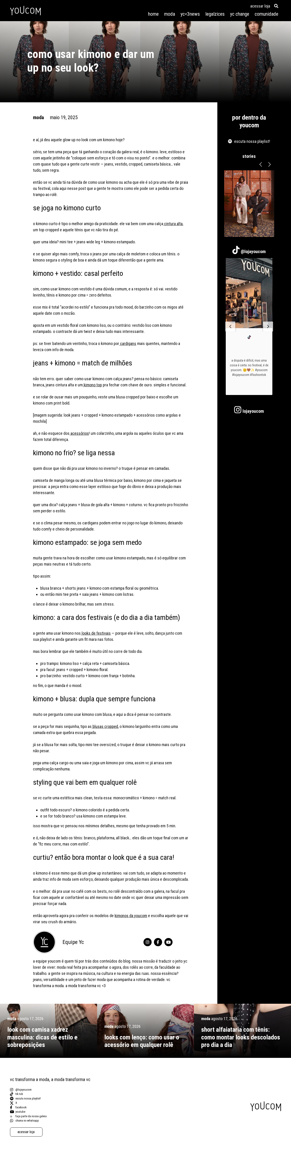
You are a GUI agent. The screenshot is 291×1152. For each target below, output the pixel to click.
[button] (230, 327)
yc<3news (190, 14)
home (153, 14)
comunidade (266, 14)
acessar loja (260, 6)
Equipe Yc (73, 942)
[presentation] (260, 164)
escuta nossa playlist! (252, 141)
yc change (239, 14)
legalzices (215, 14)
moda (169, 14)
